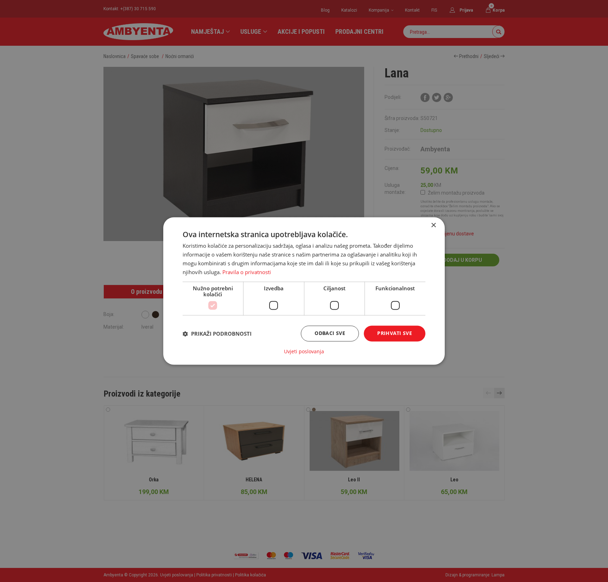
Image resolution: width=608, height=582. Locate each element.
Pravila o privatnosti (246, 272)
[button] (217, 333)
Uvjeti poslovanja (304, 352)
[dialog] (304, 291)
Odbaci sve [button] (330, 333)
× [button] (433, 225)
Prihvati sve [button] (394, 333)
